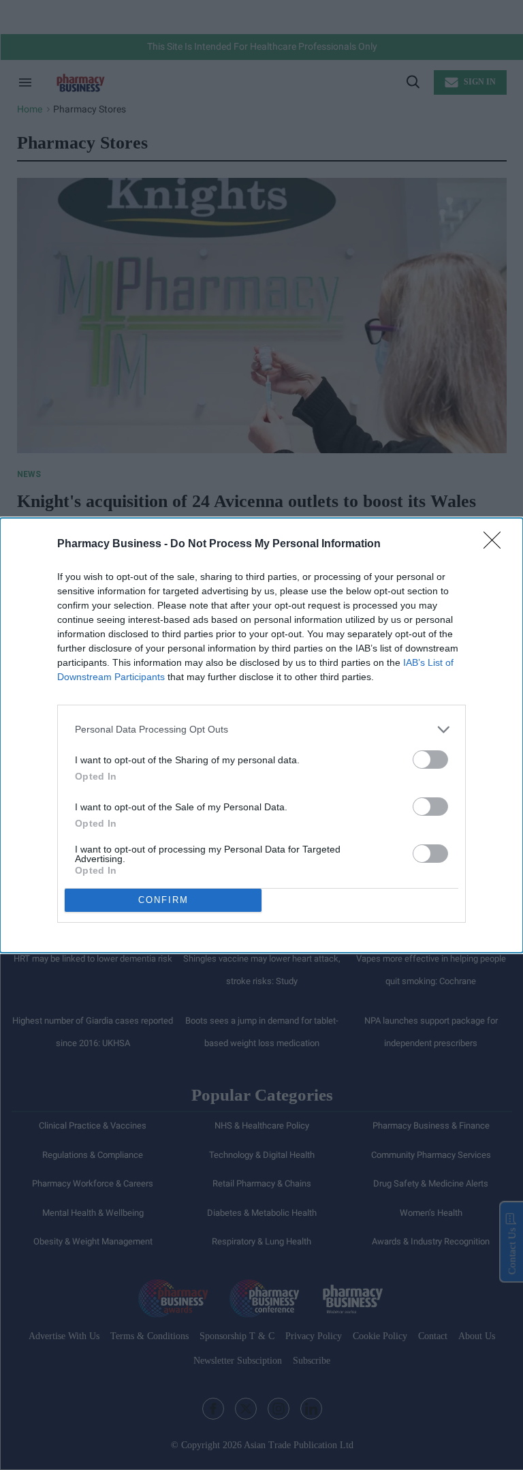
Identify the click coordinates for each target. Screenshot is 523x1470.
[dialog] (261, 735)
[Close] (496, 544)
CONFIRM (163, 900)
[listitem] (261, 729)
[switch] (430, 759)
